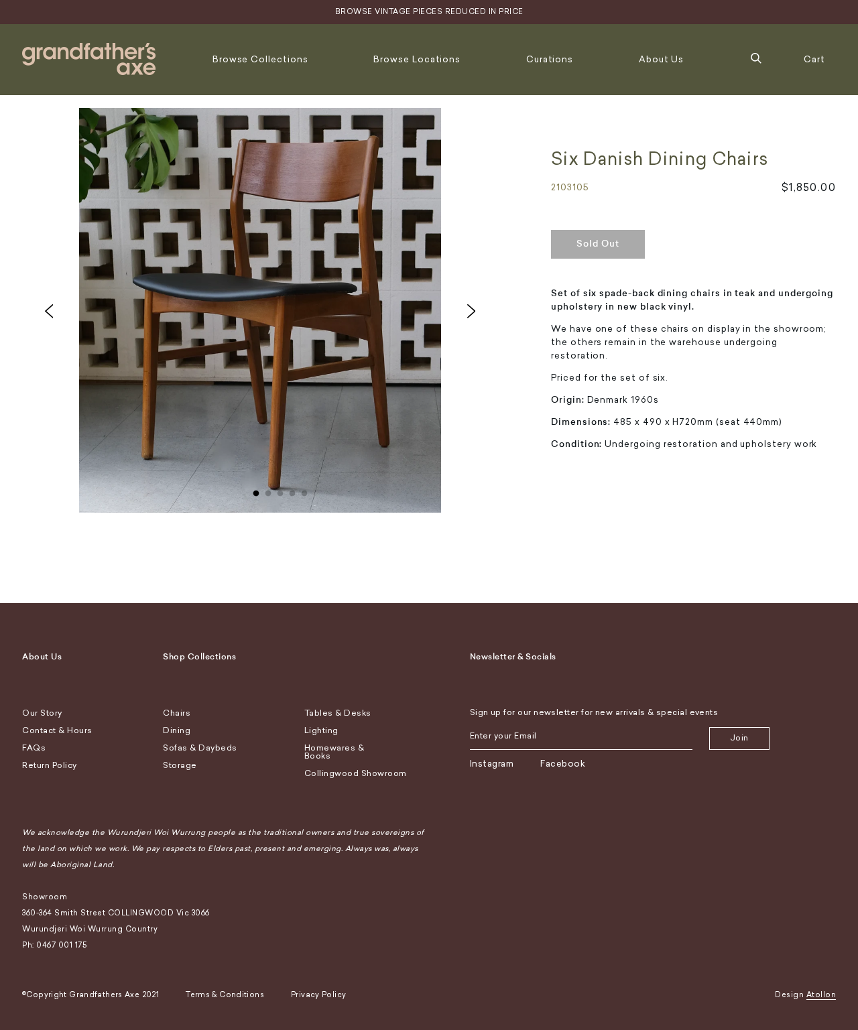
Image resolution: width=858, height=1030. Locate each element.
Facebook (562, 763)
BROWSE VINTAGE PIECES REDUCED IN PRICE (429, 11)
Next (471, 311)
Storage (180, 765)
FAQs (34, 748)
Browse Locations (417, 59)
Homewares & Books (334, 752)
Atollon (821, 994)
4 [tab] (292, 490)
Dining (176, 730)
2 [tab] (268, 490)
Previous (49, 311)
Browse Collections (260, 59)
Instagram (492, 763)
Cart (814, 59)
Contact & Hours (57, 730)
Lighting (321, 730)
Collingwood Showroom (355, 773)
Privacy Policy (318, 994)
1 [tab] (256, 490)
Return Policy (49, 765)
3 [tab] (280, 490)
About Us (661, 59)
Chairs (176, 713)
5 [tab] (304, 490)
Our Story (42, 713)
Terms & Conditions (225, 994)
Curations (549, 59)
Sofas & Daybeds (200, 748)
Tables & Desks (337, 713)
